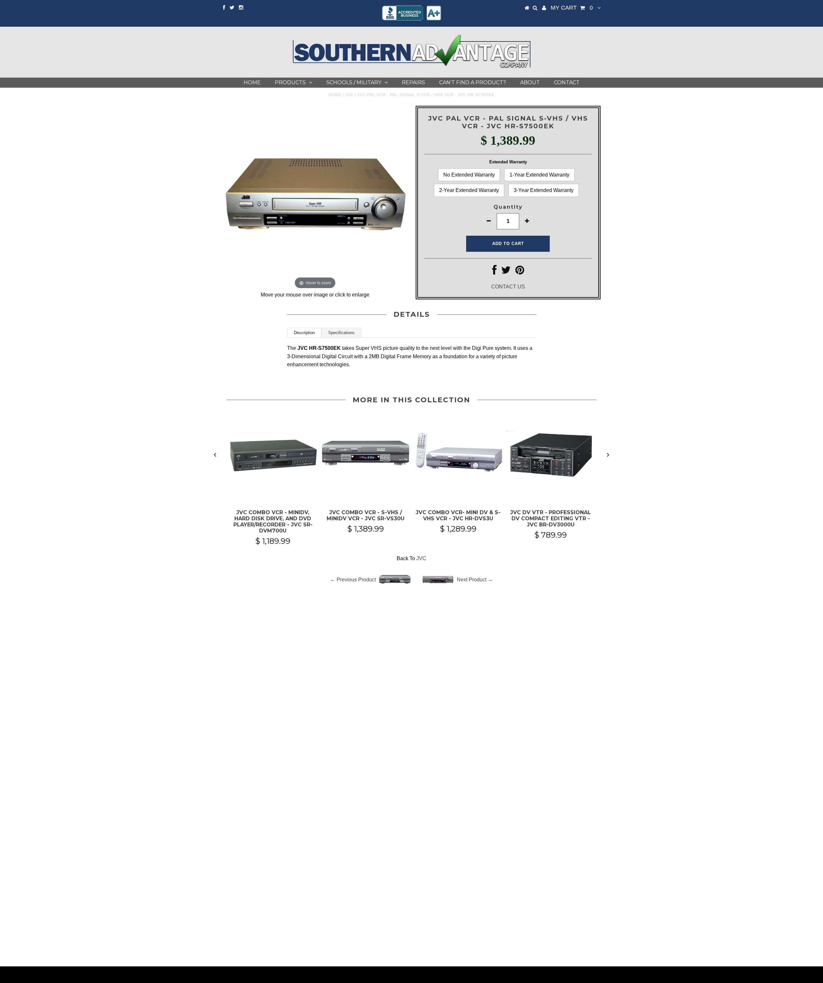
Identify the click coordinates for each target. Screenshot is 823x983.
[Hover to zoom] (315, 197)
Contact (567, 82)
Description (304, 332)
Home (252, 82)
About (530, 82)
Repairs (413, 82)
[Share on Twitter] (506, 272)
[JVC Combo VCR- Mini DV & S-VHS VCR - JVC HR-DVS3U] (458, 493)
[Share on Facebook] (494, 272)
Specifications (341, 332)
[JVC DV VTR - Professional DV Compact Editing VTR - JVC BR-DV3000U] (550, 493)
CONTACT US (508, 286)
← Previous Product (353, 579)
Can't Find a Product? (472, 82)
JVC (349, 95)
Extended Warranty (508, 161)
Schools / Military (353, 82)
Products (290, 82)
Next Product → (475, 579)
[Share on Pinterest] (519, 272)
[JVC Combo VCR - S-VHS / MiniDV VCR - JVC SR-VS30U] (365, 493)
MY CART (572, 8)
